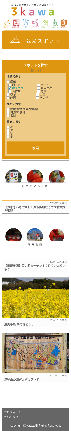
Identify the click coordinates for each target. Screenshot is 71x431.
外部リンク (11, 417)
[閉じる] (35, 70)
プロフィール (12, 412)
